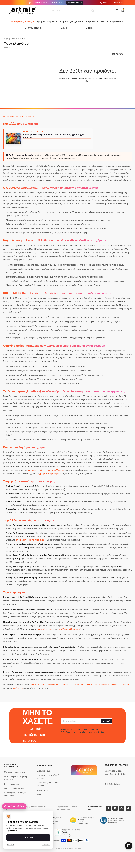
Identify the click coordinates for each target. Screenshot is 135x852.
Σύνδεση (105, 2)
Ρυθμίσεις (46, 844)
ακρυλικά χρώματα (45, 629)
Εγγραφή (106, 721)
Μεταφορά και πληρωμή (14, 772)
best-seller (18, 687)
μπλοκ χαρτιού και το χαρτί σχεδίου (31, 539)
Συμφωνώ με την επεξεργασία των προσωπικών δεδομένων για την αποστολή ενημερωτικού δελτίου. (82, 730)
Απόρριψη (10, 844)
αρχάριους (32, 469)
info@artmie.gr (113, 784)
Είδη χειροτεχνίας (33, 27)
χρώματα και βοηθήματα (50, 473)
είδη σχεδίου (124, 684)
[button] (119, 54)
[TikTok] (128, 808)
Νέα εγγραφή (119, 2)
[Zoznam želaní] (117, 10)
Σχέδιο (64, 27)
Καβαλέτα (91, 21)
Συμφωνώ (28, 837)
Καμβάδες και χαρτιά (70, 21)
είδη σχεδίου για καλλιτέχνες (51, 469)
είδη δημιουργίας (48, 684)
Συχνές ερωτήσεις (12, 784)
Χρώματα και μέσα (46, 21)
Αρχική (7, 38)
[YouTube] (121, 808)
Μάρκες (89, 27)
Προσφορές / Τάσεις (21, 21)
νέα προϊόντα (101, 684)
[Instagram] (115, 808)
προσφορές (113, 684)
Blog (39, 794)
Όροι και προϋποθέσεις (14, 788)
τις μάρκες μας (87, 684)
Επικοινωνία (42, 790)
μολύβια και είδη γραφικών (70, 629)
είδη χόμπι (35, 684)
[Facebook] (108, 808)
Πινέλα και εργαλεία (111, 21)
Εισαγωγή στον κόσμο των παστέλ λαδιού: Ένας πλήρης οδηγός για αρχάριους (53, 136)
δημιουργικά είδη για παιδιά (68, 684)
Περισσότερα (11, 830)
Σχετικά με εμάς (44, 771)
